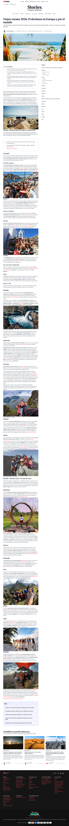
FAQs (55, 779)
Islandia (43, 85)
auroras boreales (13, 297)
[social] (53, 773)
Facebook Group (32, 784)
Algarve (30, 213)
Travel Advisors (32, 798)
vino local (35, 171)
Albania (6, 421)
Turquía (16, 655)
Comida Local (28, 13)
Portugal (43, 70)
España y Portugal (6, 788)
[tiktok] (62, 773)
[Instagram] (60, 773)
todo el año (24, 496)
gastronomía (28, 226)
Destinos (5, 777)
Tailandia (44, 106)
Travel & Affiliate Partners (34, 795)
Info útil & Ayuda (58, 777)
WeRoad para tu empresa (20, 797)
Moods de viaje (19, 782)
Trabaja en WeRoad (6, 797)
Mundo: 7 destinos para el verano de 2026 (51, 98)
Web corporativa (6, 801)
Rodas (44, 81)
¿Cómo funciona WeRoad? (21, 778)
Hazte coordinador (45, 779)
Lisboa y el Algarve (46, 74)
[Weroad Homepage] (11, 773)
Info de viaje (34, 13)
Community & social (32, 777)
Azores (13, 202)
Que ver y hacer (15, 13)
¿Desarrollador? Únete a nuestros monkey (7, 799)
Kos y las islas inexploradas (47, 80)
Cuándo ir (22, 13)
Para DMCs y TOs (32, 797)
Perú (43, 109)
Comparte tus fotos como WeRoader (34, 788)
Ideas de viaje (41, 13)
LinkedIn (4, 802)
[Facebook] (58, 773)
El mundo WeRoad (19, 777)
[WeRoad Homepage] (6, 1)
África (4, 781)
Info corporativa (6, 795)
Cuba (43, 114)
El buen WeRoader (19, 781)
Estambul (5, 657)
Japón (43, 111)
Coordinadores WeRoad (46, 777)
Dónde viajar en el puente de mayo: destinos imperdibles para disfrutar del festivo (55, 753)
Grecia (43, 77)
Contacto (56, 778)
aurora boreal (34, 374)
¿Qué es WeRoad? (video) (8, 805)
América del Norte (6, 778)
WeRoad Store (18, 787)
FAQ (42, 119)
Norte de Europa (6, 787)
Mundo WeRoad (48, 13)
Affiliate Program (32, 800)
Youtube (30, 782)
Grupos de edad (19, 779)
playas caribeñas (32, 553)
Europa (4, 785)
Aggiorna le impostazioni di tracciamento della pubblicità (34, 817)
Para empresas (19, 795)
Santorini (17, 260)
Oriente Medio (6, 782)
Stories (7, 4)
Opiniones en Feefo (19, 785)
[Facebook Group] (55, 773)
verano (24, 611)
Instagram (31, 778)
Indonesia (44, 101)
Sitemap (56, 792)
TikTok (30, 779)
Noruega (23, 366)
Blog (30, 785)
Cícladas (44, 79)
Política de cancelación (59, 784)
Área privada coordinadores (47, 781)
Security (56, 788)
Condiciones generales (59, 782)
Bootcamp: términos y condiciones (46, 783)
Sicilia (43, 96)
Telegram (30, 781)
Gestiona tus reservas (59, 791)
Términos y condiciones (59, 781)
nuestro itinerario (24, 447)
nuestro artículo (32, 448)
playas (25, 424)
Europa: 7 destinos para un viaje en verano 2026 (52, 67)
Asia (4, 784)
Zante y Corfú (45, 83)
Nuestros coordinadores (46, 778)
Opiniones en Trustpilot (20, 784)
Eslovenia (24, 344)
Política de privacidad (59, 787)
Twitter (4, 804)
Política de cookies (58, 785)
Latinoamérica (6, 779)
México (43, 104)
